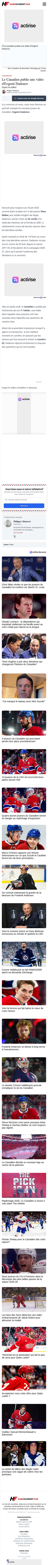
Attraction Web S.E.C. (19, 1512)
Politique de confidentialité (24, 1541)
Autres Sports (24, 1526)
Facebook (24, 1553)
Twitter (11, 545)
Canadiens (24, 1519)
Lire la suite (18, 532)
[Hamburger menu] (44, 4)
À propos (24, 1534)
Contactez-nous (24, 1545)
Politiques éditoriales (24, 1543)
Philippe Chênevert (13, 91)
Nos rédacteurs (24, 1536)
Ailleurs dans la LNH (24, 1522)
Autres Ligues (24, 1524)
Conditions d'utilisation (24, 1538)
